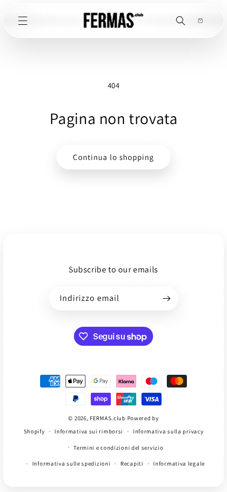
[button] (23, 21)
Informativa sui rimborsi (88, 431)
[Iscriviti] (166, 298)
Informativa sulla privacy (168, 431)
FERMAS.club (108, 418)
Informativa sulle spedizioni (71, 463)
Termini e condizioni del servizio (118, 447)
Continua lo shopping (113, 157)
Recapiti (132, 463)
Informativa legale (179, 463)
